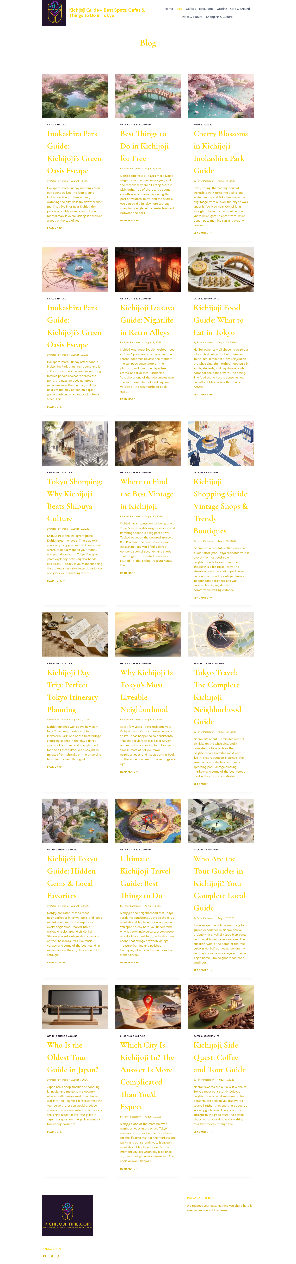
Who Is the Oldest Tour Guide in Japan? (72, 1057)
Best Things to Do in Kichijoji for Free (144, 146)
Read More (56, 228)
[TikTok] (58, 1256)
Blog (179, 9)
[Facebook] (44, 1256)
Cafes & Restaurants (199, 9)
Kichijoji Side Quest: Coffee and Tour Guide (220, 1057)
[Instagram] (51, 1256)
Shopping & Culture (219, 17)
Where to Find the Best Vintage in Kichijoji (147, 494)
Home (169, 9)
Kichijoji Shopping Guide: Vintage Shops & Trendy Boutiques (221, 506)
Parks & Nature (192, 17)
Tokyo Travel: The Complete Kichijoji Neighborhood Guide (217, 697)
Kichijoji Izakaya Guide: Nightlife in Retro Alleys (147, 320)
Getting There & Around (233, 9)
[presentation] (75, 96)
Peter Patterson (59, 180)
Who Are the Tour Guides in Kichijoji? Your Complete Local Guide (219, 883)
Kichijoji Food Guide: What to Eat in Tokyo (219, 320)
